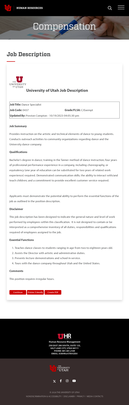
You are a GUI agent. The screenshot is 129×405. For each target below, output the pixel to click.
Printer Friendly (35, 292)
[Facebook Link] (61, 381)
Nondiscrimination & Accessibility (43, 396)
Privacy (80, 396)
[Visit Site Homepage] (64, 336)
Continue (18, 292)
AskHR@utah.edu (68, 353)
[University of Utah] (64, 368)
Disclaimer (69, 396)
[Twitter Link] (54, 381)
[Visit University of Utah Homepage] (8, 8)
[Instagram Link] (67, 381)
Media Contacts (95, 396)
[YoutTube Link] (74, 381)
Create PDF (53, 292)
